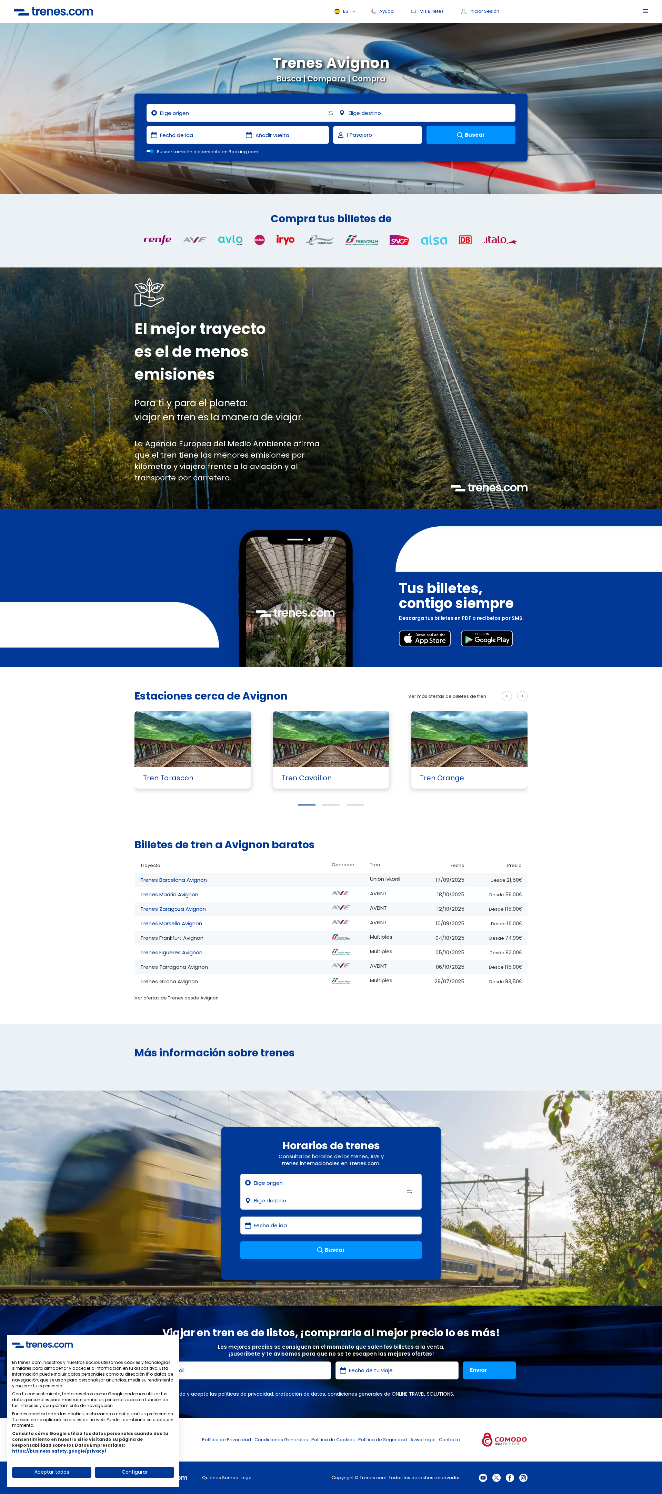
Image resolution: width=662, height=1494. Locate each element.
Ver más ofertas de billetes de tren (447, 696)
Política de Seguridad (382, 1440)
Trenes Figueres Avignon (171, 952)
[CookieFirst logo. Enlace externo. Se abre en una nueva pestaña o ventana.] (42, 1344)
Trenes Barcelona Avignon (173, 879)
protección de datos (300, 1393)
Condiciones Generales (281, 1440)
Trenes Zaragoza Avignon (173, 908)
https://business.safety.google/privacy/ (59, 1451)
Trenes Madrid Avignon (169, 894)
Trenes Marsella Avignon (171, 923)
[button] (306, 804)
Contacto (449, 1440)
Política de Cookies (333, 1440)
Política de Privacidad (226, 1440)
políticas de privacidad (245, 1393)
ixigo (246, 1478)
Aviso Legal (422, 1440)
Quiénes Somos (220, 1478)
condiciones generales (355, 1393)
